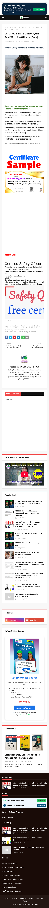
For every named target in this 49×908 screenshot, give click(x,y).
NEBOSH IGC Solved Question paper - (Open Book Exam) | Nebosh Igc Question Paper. (29, 513)
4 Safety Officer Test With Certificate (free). (29, 534)
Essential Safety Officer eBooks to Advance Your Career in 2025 (22, 756)
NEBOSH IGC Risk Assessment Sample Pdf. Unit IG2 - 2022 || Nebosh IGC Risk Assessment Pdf (29, 564)
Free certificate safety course (13, 867)
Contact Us (14, 898)
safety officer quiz (15, 27)
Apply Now (38, 9)
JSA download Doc (9, 887)
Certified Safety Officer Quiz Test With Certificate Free (22, 328)
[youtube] (34, 620)
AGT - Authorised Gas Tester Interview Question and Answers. (28, 585)
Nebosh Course (8, 871)
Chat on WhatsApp (26, 715)
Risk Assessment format (11, 875)
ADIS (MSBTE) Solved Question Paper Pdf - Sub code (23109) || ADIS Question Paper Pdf (29, 575)
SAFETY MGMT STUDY (13, 42)
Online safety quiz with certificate (15, 330)
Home (7, 27)
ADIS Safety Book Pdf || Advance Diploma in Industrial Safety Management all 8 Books (27, 524)
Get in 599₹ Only (7, 818)
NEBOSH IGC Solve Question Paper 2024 (28, 544)
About (7, 898)
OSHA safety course (10, 863)
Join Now (41, 800)
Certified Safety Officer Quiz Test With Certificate (24, 326)
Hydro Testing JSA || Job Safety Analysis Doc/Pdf (27, 595)
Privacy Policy (40, 898)
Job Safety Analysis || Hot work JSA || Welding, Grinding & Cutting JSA (29, 502)
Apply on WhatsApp (25, 708)
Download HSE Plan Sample (12, 883)
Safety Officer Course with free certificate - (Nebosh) (27, 553)
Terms (25, 901)
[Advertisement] (24, 218)
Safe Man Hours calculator (12, 891)
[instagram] (14, 620)
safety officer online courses (14, 332)
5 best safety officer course (13, 879)
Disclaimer (23, 898)
